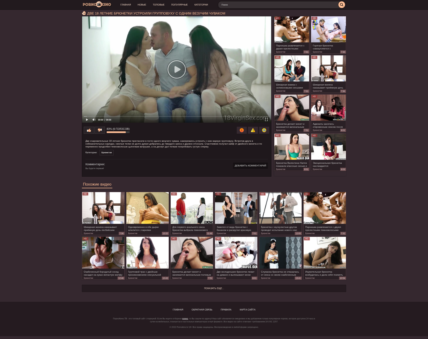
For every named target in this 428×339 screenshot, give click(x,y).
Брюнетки (280, 52)
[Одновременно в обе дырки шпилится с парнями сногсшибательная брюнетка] (147, 208)
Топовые (159, 4)
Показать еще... (214, 288)
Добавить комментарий (250, 165)
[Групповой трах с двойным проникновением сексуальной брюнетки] (147, 253)
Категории (201, 4)
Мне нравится (89, 130)
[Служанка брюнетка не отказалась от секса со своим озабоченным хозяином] (280, 253)
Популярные (179, 4)
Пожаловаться (253, 130)
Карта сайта (247, 309)
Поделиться (264, 130)
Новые (142, 4)
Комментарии (94, 164)
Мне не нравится (100, 130)
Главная (125, 4)
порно (185, 318)
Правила (226, 309)
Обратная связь (202, 309)
